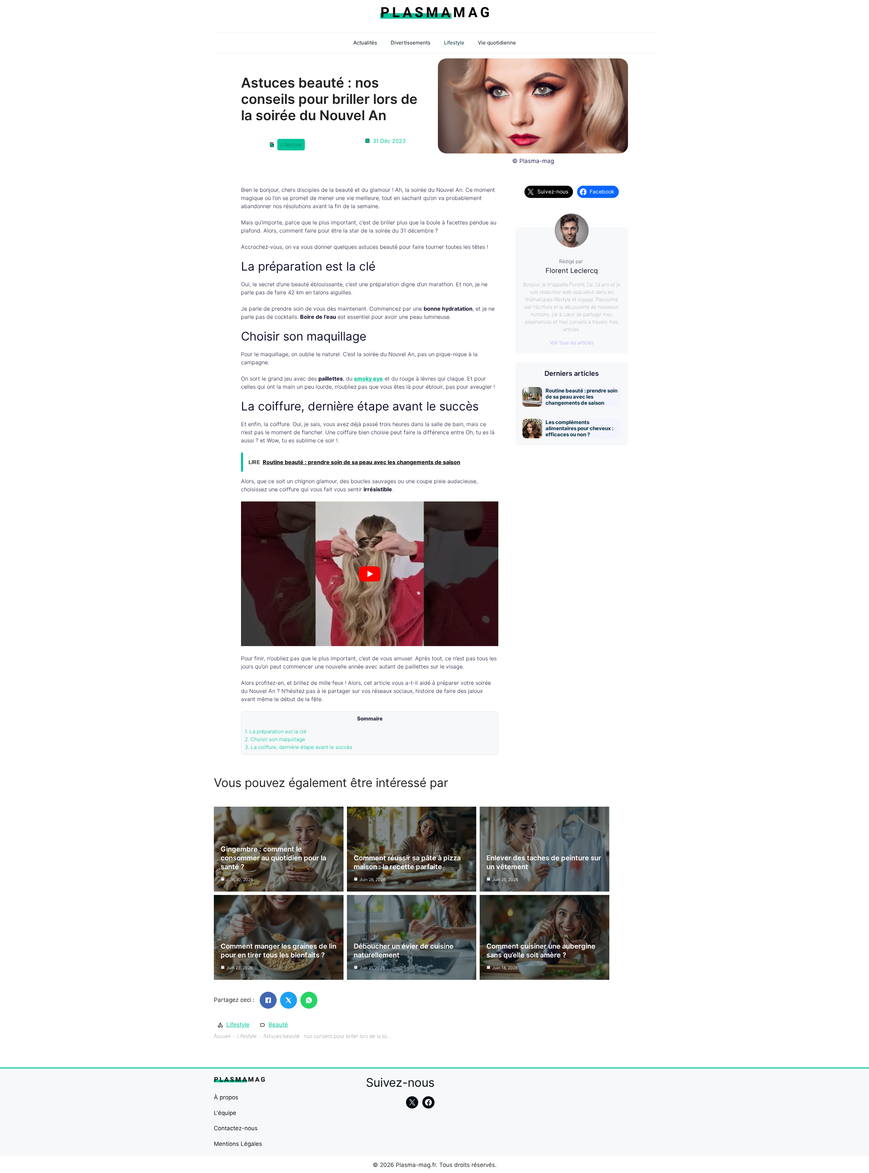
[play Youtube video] (369, 573)
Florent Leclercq (572, 271)
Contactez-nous (236, 1128)
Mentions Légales (238, 1143)
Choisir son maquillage (275, 739)
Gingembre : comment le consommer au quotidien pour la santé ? (273, 858)
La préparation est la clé (276, 731)
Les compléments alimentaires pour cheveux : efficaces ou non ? (579, 428)
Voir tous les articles (572, 342)
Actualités (365, 42)
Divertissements (410, 42)
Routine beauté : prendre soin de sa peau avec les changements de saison (581, 396)
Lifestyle (454, 42)
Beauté (278, 1024)
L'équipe (225, 1113)
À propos (226, 1097)
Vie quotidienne (497, 42)
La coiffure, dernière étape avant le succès (298, 747)
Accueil (222, 1036)
